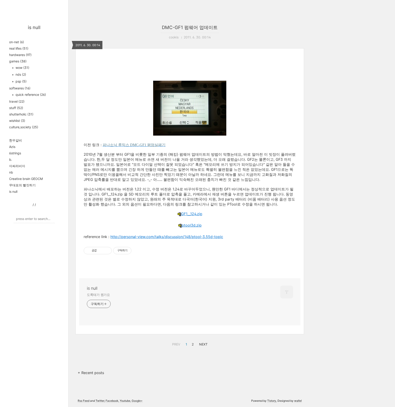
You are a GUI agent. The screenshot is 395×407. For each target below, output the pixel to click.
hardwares (20, 55)
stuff (16, 108)
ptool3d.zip (192, 225)
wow (22, 68)
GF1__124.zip (191, 214)
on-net (16, 42)
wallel (298, 400)
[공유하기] (101, 250)
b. (10, 159)
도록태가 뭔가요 (98, 295)
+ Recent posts (91, 372)
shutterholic (21, 114)
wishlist (17, 121)
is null (34, 27)
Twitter (100, 400)
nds (20, 74)
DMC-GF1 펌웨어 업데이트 (190, 27)
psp (21, 81)
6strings (15, 153)
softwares (19, 88)
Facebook (112, 400)
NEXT (203, 343)
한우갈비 (15, 140)
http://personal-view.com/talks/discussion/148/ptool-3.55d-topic (166, 236)
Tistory (271, 400)
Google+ (137, 400)
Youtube (125, 400)
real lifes (18, 48)
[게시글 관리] (106, 250)
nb (11, 172)
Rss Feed (83, 400)
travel (16, 101)
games (18, 61)
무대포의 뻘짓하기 (22, 185)
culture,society (23, 127)
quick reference (30, 94)
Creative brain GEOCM (26, 179)
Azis (12, 147)
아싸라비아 (17, 166)
